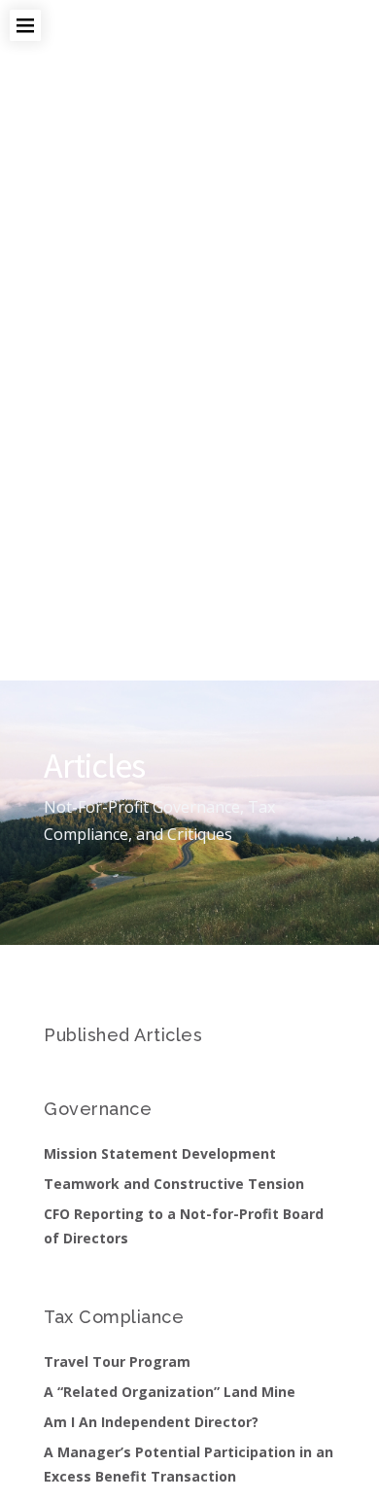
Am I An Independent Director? (151, 1422)
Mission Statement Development (160, 1153)
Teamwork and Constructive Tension (174, 1183)
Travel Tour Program (117, 1361)
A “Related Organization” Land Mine (169, 1391)
